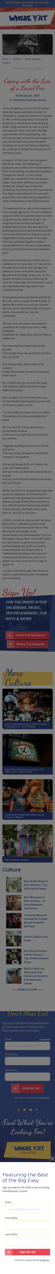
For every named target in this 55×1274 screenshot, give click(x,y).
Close (52, 1159)
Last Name (11, 1234)
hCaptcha (44, 1260)
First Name (11, 1218)
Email (8, 1202)
